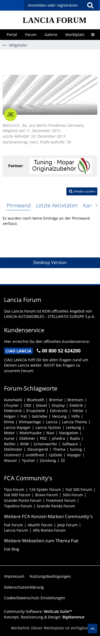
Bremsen (75, 399)
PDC (43, 438)
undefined (35, 454)
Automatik (13, 399)
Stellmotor (13, 449)
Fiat (24, 416)
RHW (24, 443)
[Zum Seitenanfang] (92, 628)
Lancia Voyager (17, 427)
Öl (63, 460)
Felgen (10, 416)
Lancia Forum (16, 530)
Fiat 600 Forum (17, 494)
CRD (27, 405)
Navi (50, 432)
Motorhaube (30, 432)
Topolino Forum (18, 505)
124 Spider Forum (45, 489)
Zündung (48, 460)
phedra (58, 438)
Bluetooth (35, 399)
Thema (59, 449)
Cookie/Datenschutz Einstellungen (34, 597)
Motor (9, 432)
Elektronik (13, 410)
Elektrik (76, 405)
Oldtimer (27, 438)
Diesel (41, 405)
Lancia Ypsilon (48, 427)
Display (58, 405)
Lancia (51, 421)
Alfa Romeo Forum (49, 530)
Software (70, 443)
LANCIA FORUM (54, 20)
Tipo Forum (14, 489)
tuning (76, 449)
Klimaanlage (30, 421)
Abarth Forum (40, 524)
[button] (90, 5)
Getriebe (39, 416)
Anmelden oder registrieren (53, 5)
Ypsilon (28, 460)
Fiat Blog (11, 549)
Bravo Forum (46, 494)
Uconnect (12, 454)
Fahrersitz (59, 410)
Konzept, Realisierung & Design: (44, 616)
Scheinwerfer (45, 443)
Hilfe (75, 416)
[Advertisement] (51, 61)
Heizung (59, 416)
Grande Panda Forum (56, 505)
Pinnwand (19, 205)
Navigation (68, 432)
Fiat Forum (13, 524)
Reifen (9, 443)
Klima (9, 421)
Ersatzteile (35, 410)
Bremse (56, 399)
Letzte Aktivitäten (57, 205)
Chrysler (11, 405)
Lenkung (73, 427)
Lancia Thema (74, 421)
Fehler (78, 410)
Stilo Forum (73, 494)
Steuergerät (37, 449)
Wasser (10, 460)
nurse (9, 438)
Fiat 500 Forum (79, 489)
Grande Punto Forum (22, 500)
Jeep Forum (67, 524)
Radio (75, 438)
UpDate (55, 454)
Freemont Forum (61, 500)
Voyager (74, 454)
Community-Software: (38, 611)
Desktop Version (50, 262)
